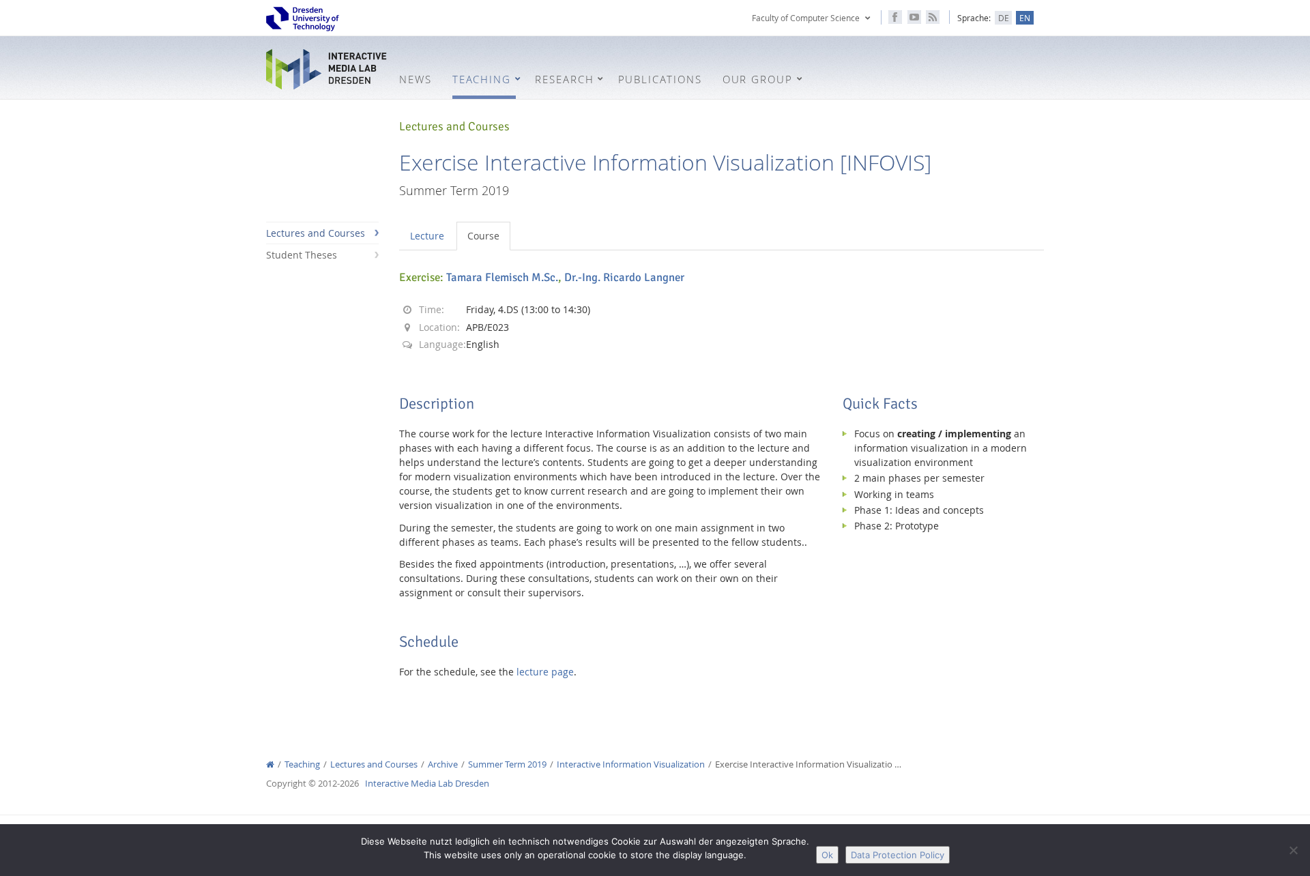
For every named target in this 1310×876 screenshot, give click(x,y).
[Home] (270, 764)
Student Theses (301, 254)
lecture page (545, 671)
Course (483, 235)
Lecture (427, 235)
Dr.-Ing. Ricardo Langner (624, 277)
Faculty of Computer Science (806, 17)
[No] (1293, 850)
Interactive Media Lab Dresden (327, 69)
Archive (443, 764)
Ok (827, 854)
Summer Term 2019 (507, 764)
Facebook (895, 17)
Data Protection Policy (897, 854)
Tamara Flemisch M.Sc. (502, 277)
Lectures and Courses (315, 233)
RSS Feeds (933, 17)
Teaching (302, 764)
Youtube (914, 17)
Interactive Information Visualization (631, 764)
